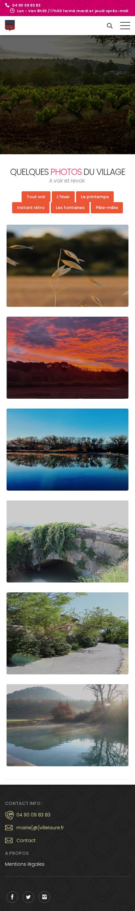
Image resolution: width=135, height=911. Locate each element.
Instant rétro (31, 207)
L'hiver (63, 197)
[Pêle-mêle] (67, 266)
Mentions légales (25, 864)
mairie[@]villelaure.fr (40, 827)
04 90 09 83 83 (26, 5)
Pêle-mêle (107, 207)
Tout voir (36, 197)
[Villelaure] (17, 25)
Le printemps (95, 197)
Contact (26, 840)
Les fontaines (70, 207)
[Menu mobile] (125, 27)
